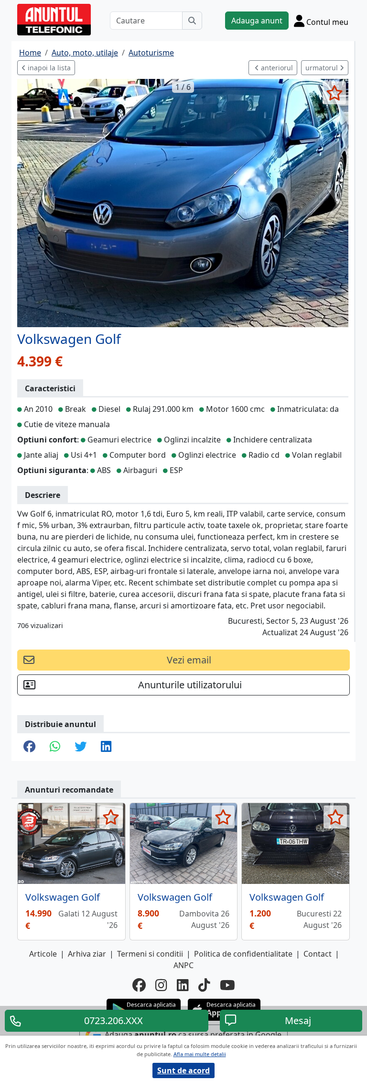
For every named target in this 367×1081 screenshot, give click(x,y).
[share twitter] (80, 747)
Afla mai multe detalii (199, 1054)
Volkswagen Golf (62, 897)
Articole (43, 954)
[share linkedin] (106, 747)
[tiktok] (204, 985)
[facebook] (139, 985)
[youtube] (227, 985)
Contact (317, 954)
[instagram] (161, 985)
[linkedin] (183, 985)
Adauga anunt (256, 20)
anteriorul (276, 67)
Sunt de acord (183, 1070)
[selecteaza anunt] (334, 92)
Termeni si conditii (150, 954)
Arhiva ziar (87, 954)
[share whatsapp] (54, 747)
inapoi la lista (48, 67)
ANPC (183, 965)
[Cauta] (192, 20)
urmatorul (322, 67)
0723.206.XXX (113, 1020)
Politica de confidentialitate (243, 954)
